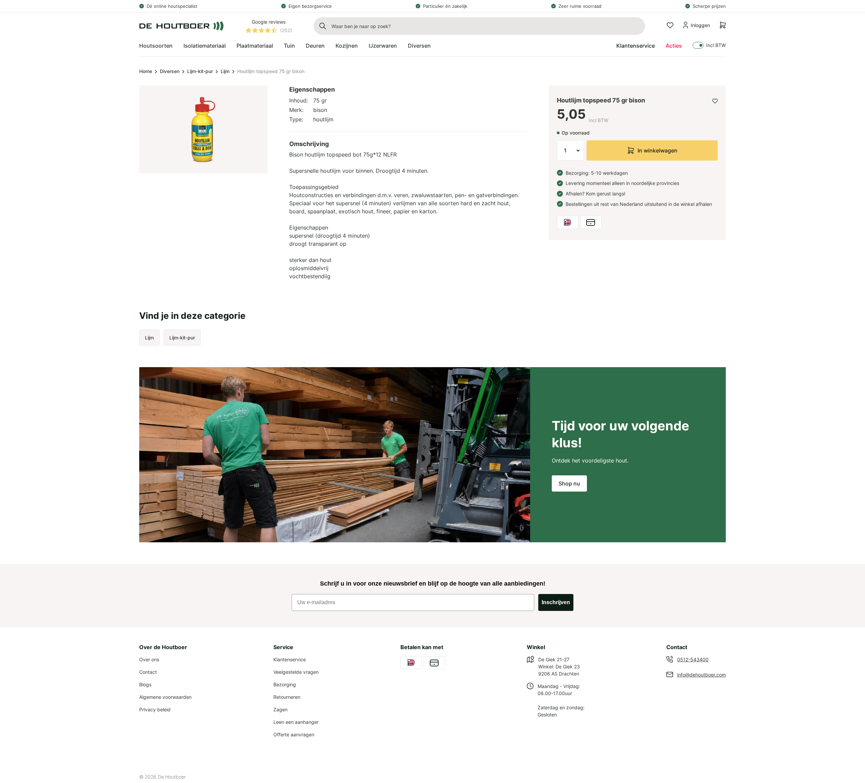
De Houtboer (172, 777)
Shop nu (569, 483)
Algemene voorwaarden (165, 697)
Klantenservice (635, 45)
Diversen (169, 71)
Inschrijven (556, 602)
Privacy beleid (155, 709)
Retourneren (286, 697)
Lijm (225, 71)
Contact (148, 672)
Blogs (145, 684)
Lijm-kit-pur (200, 71)
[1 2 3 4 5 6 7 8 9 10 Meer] (570, 150)
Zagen (280, 709)
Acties (674, 45)
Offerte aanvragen (293, 734)
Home (145, 71)
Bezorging (284, 684)
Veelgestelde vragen (296, 672)
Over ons (149, 659)
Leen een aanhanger (296, 722)
